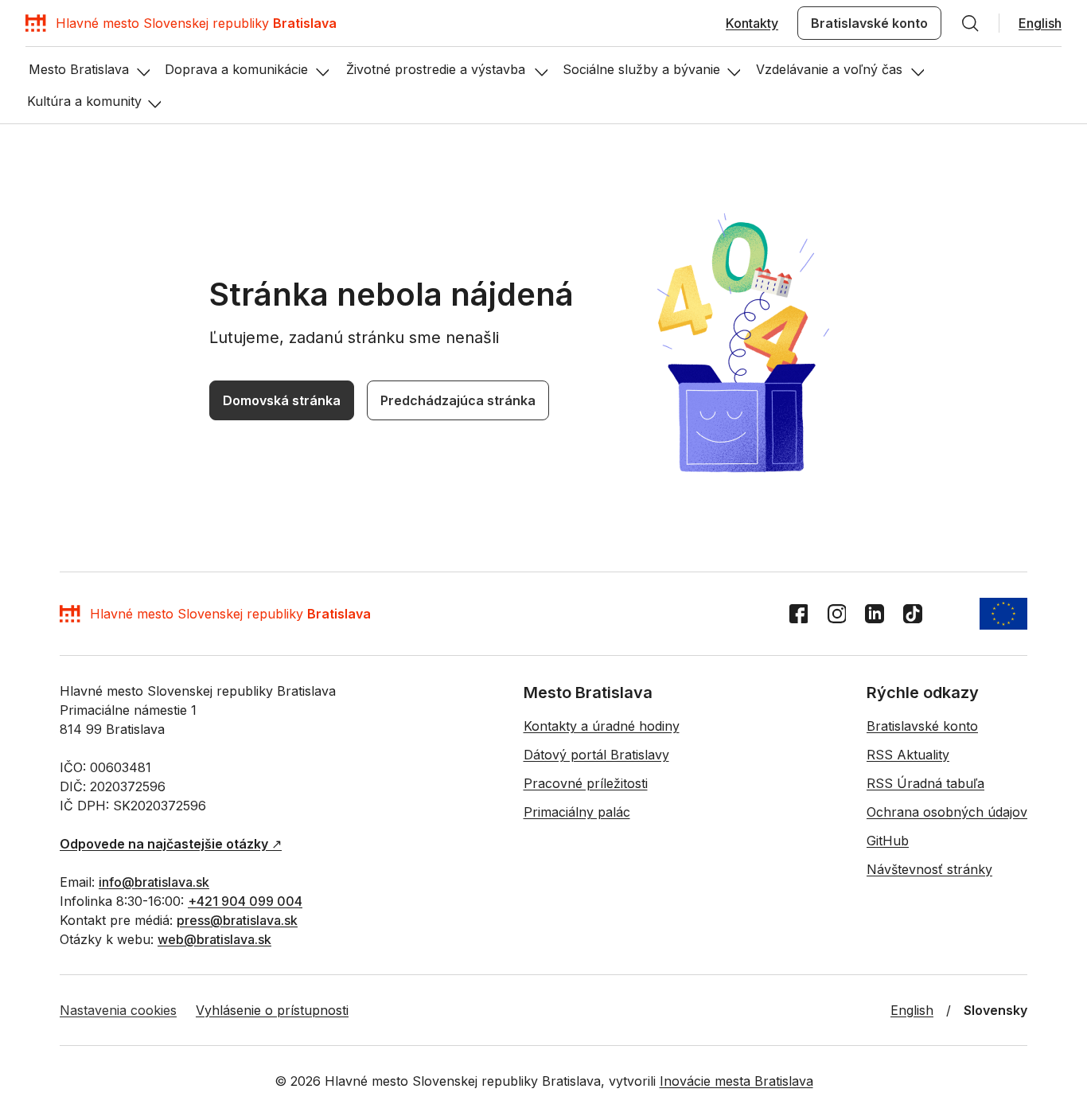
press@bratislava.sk (237, 920)
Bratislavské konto (869, 23)
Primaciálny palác (577, 812)
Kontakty (752, 23)
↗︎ (171, 844)
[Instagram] (836, 614)
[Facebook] (798, 614)
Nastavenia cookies (118, 1010)
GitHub (888, 841)
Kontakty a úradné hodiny (602, 726)
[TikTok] (913, 614)
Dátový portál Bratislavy (596, 755)
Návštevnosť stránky (929, 869)
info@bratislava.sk (154, 882)
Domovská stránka (282, 400)
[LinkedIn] (874, 614)
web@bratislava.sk (214, 939)
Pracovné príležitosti (586, 783)
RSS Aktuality (908, 755)
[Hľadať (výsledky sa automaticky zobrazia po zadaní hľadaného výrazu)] (970, 23)
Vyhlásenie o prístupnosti (272, 1010)
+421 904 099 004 (245, 901)
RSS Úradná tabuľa (925, 783)
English (1040, 23)
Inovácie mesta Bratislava (736, 1081)
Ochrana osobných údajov (947, 812)
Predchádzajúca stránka (458, 400)
